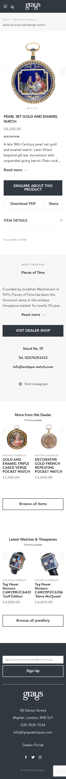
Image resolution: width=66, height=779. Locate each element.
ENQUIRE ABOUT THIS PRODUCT (33, 188)
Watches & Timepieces (24, 19)
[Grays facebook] (26, 757)
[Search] (12, 6)
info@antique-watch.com (33, 366)
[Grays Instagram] (40, 757)
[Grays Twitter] (33, 757)
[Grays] (33, 695)
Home (6, 19)
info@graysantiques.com (33, 732)
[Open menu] (5, 6)
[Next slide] (63, 71)
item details (15, 220)
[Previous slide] (3, 71)
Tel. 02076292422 (33, 357)
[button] (28, 108)
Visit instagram (36, 383)
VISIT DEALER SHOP (33, 331)
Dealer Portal (33, 744)
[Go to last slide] (5, 431)
